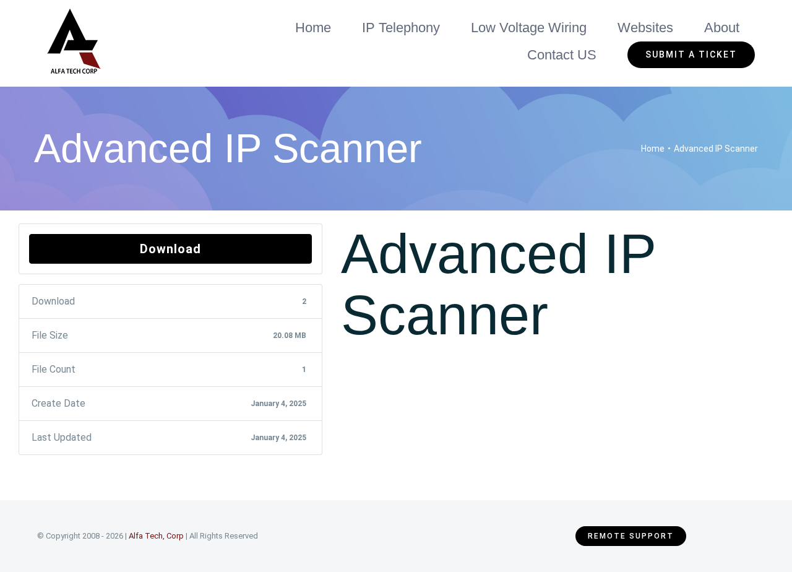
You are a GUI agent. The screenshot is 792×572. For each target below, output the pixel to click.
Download (170, 248)
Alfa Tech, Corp (156, 535)
